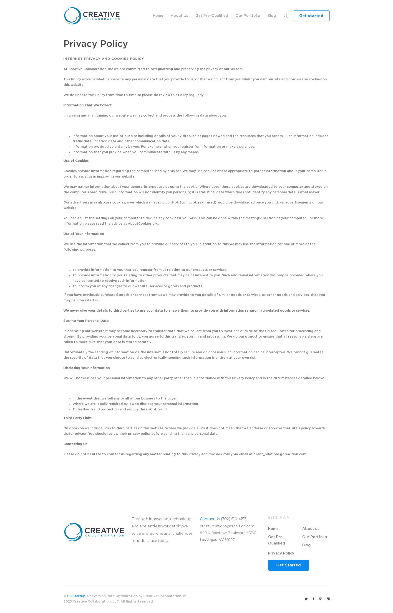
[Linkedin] (328, 599)
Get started (311, 16)
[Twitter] (306, 599)
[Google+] (320, 599)
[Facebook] (313, 599)
